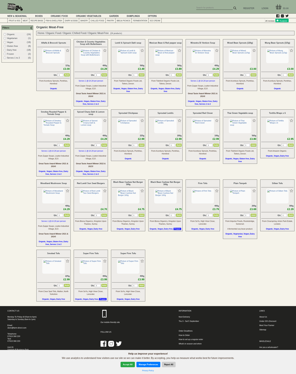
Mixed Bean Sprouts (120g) (240, 43)
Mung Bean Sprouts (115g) (277, 43)
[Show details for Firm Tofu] (202, 191)
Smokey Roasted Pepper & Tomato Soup (53, 113)
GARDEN (114, 15)
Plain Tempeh (240, 183)
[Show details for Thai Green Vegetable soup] (240, 125)
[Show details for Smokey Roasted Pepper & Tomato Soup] (53, 125)
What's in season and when (190, 344)
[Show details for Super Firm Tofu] (91, 263)
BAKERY (84, 20)
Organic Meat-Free (98, 33)
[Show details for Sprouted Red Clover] (203, 123)
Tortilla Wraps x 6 (277, 113)
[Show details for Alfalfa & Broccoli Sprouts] (53, 53)
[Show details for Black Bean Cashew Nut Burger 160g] (128, 195)
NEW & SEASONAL (17, 15)
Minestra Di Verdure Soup (203, 43)
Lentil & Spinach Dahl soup (128, 43)
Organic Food (53, 33)
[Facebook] (277, 15)
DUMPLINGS (133, 15)
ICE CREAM (155, 20)
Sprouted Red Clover (203, 113)
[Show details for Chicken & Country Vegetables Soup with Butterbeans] (91, 55)
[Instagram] (281, 15)
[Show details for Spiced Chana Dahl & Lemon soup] (91, 125)
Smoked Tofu (53, 253)
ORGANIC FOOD (59, 15)
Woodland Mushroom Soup (53, 183)
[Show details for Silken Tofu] (277, 191)
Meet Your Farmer (266, 325)
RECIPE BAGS (37, 20)
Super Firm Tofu (91, 253)
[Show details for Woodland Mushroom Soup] (53, 193)
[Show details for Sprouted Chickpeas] (128, 123)
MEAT (25, 20)
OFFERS (152, 15)
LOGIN (265, 8)
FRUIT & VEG (14, 20)
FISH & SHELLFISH (54, 20)
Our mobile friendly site (110, 322)
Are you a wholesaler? (268, 347)
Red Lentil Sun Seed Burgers (91, 183)
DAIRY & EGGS (71, 20)
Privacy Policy (148, 371)
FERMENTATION (140, 20)
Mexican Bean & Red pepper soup (165, 43)
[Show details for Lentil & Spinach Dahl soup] (128, 53)
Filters (5, 27)
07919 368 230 (13, 336)
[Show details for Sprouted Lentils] (165, 123)
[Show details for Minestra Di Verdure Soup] (203, 53)
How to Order (184, 335)
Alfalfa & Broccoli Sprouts (53, 43)
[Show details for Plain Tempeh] (240, 193)
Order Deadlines (186, 331)
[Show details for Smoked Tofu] (53, 263)
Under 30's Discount (267, 321)
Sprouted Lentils (165, 113)
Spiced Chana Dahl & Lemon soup (91, 113)
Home (41, 33)
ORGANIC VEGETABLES (88, 15)
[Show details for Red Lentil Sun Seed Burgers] (91, 193)
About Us (263, 317)
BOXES (39, 15)
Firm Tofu (202, 183)
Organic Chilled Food (74, 33)
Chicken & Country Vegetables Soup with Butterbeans (90, 43)
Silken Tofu (277, 183)
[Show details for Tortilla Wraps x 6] (277, 123)
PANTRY (110, 20)
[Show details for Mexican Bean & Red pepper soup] (165, 55)
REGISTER (248, 8)
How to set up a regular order (191, 339)
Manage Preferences (148, 364)
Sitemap (262, 330)
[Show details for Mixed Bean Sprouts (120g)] (240, 53)
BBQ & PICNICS (123, 20)
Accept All (128, 364)
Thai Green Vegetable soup (240, 113)
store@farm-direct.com (16, 328)
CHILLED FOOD (97, 20)
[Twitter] (286, 15)
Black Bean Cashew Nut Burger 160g (128, 183)
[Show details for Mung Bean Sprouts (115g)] (277, 53)
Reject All (168, 364)
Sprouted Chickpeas (128, 113)
